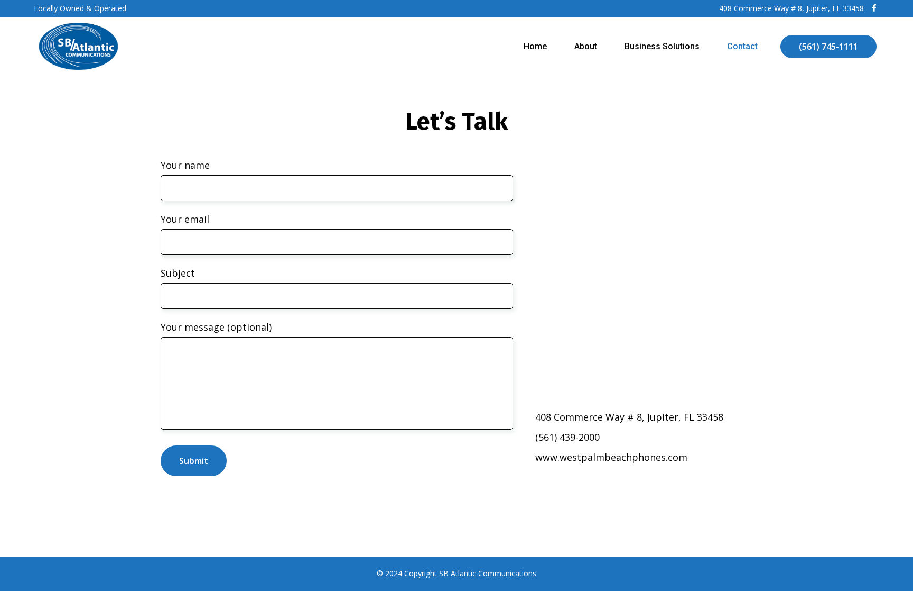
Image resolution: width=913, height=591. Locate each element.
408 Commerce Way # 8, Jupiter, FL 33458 (791, 8)
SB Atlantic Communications (487, 573)
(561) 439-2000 (567, 437)
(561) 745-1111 (828, 46)
